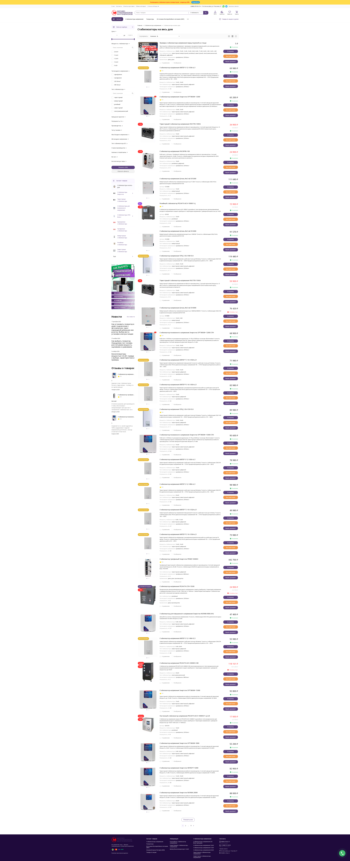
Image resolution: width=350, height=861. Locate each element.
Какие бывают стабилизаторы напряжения (179, 846)
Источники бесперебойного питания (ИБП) (170, 19)
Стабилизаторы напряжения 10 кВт (203, 845)
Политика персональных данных (119, 853)
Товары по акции (151, 852)
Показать (121, 167)
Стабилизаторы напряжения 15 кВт (203, 847)
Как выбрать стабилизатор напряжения (178, 842)
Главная (139, 25)
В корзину (230, 51)
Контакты (119, 6)
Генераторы (150, 19)
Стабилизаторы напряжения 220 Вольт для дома (202, 842)
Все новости (131, 317)
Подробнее (195, 2)
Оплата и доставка (128, 6)
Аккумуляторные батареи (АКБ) (155, 850)
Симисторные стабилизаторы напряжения (202, 856)
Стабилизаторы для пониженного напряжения (123, 208)
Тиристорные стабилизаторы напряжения (202, 853)
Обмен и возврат (141, 6)
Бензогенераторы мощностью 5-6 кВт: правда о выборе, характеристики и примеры (122, 357)
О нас (113, 6)
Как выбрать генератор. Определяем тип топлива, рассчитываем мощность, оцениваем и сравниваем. (122, 344)
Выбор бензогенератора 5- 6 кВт (179, 849)
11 (191, 825)
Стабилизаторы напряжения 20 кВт (203, 850)
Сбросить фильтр (123, 171)
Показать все (188, 820)
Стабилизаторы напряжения (134, 19)
